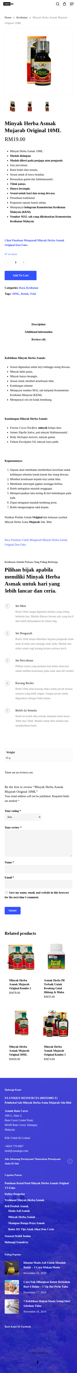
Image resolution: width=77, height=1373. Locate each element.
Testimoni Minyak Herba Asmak (24, 1200)
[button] (72, 4)
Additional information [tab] (38, 331)
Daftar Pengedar (15, 1194)
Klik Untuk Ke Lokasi (17, 1137)
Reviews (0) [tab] (38, 339)
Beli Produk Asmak (16, 1206)
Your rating (13, 810)
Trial (33, 293)
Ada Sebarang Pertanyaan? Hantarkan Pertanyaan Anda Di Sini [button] (33, 1161)
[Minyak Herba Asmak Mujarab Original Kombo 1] (56, 1023)
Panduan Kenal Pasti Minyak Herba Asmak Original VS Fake (37, 1185)
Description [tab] (38, 324)
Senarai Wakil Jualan (18, 1236)
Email (9, 877)
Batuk (24, 293)
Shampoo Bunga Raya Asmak (26, 1223)
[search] (57, 4)
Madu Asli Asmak (19, 1210)
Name (9, 862)
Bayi (22, 287)
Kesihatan (22, 17)
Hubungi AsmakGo (16, 1242)
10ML (16, 293)
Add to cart (20, 275)
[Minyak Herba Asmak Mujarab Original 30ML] (21, 1023)
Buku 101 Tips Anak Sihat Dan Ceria (31, 1229)
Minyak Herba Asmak (21, 1217)
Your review (13, 827)
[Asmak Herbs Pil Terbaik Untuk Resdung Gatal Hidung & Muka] (56, 957)
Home (8, 17)
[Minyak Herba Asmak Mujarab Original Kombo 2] (21, 957)
